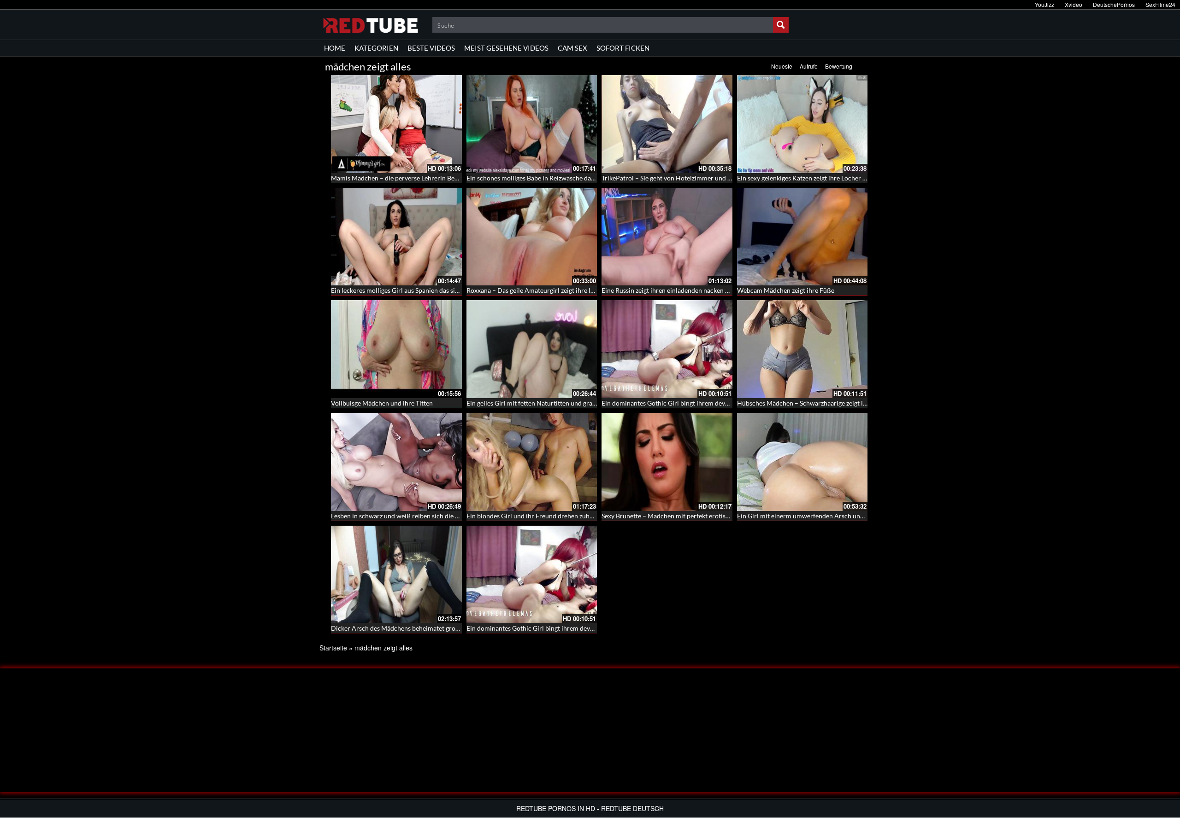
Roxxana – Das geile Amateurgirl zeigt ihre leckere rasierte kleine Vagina (569, 290)
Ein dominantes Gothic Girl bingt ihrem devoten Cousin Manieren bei (700, 403)
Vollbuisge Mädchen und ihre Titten (382, 403)
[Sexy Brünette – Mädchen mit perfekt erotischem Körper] (667, 462)
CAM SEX (572, 48)
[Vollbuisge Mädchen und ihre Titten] (396, 349)
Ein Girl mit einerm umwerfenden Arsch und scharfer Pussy (822, 516)
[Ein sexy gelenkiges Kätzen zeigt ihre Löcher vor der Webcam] (802, 124)
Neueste (781, 66)
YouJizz (1044, 4)
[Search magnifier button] (781, 25)
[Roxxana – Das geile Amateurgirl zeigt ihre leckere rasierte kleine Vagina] (531, 237)
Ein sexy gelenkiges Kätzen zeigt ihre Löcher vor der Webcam (823, 178)
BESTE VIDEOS (431, 48)
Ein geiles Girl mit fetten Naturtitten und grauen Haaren (545, 403)
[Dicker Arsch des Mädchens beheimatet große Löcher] (396, 575)
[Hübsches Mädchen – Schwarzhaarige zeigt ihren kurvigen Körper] (802, 349)
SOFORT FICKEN (622, 48)
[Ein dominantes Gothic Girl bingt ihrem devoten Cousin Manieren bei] (667, 349)
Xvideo (1073, 4)
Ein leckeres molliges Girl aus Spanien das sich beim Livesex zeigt (422, 290)
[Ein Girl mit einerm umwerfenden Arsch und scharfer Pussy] (802, 462)
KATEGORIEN (376, 48)
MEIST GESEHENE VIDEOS (506, 48)
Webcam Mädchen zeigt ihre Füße (785, 290)
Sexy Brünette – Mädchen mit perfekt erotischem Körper (682, 516)
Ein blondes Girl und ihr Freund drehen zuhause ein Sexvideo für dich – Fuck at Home (587, 516)
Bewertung (838, 66)
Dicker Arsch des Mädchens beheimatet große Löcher (407, 628)
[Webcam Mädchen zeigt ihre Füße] (802, 237)
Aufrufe (809, 66)
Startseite (333, 647)
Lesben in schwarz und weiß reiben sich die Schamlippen (411, 516)
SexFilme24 (1160, 4)
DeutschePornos (1114, 4)
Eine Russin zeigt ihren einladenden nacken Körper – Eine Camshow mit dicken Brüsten (726, 290)
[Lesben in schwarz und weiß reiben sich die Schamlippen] (396, 462)
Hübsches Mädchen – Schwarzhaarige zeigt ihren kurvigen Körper (831, 403)
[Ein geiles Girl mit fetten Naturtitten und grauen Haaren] (531, 349)
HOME (334, 48)
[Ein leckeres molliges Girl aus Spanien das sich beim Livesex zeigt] (396, 237)
